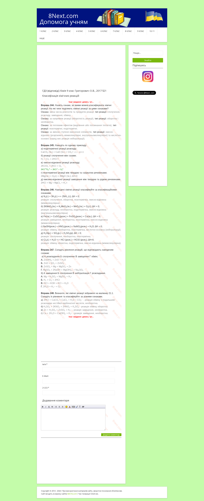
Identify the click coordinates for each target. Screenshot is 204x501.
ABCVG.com (72, 494)
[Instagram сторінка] (147, 76)
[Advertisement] (81, 68)
